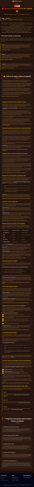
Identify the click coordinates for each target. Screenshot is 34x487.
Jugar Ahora (17, 6)
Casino (17, 1)
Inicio (17, 3)
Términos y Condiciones (15, 480)
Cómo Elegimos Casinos (4, 480)
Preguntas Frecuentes (15, 477)
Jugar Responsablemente (27, 477)
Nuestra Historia (3, 477)
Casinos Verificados (17, 4)
